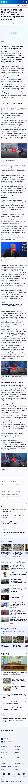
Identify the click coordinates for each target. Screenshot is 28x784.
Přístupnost (18, 781)
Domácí (4, 478)
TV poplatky (4, 752)
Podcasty (3, 758)
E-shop (3, 763)
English (2, 781)
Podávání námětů (19, 763)
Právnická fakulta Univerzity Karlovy (10, 494)
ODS (21, 488)
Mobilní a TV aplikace (6, 766)
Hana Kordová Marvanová (7, 484)
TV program (4, 746)
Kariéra (16, 760)
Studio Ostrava (18, 755)
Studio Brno (17, 752)
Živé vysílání (4, 749)
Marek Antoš (5, 497)
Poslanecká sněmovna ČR (19, 478)
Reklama (17, 749)
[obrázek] (14, 33)
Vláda (10, 478)
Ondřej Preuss (14, 481)
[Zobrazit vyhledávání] (23, 2)
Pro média (17, 746)
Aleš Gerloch (19, 491)
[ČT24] (4, 2)
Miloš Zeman (5, 488)
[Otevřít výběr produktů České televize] (26, 2)
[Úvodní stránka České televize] (7, 730)
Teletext (3, 755)
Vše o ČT (3, 769)
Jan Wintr (13, 497)
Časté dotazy (18, 766)
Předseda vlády (14, 488)
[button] (14, 150)
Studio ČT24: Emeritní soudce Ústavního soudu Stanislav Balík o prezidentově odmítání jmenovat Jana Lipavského (13, 258)
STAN (19, 497)
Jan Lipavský (10, 491)
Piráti (3, 491)
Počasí (2, 760)
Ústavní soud (5, 481)
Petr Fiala (18, 484)
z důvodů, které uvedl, (11, 79)
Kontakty (17, 769)
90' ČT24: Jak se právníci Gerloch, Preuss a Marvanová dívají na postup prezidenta (13, 159)
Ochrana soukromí (10, 781)
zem (2, 21)
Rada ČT (17, 758)
